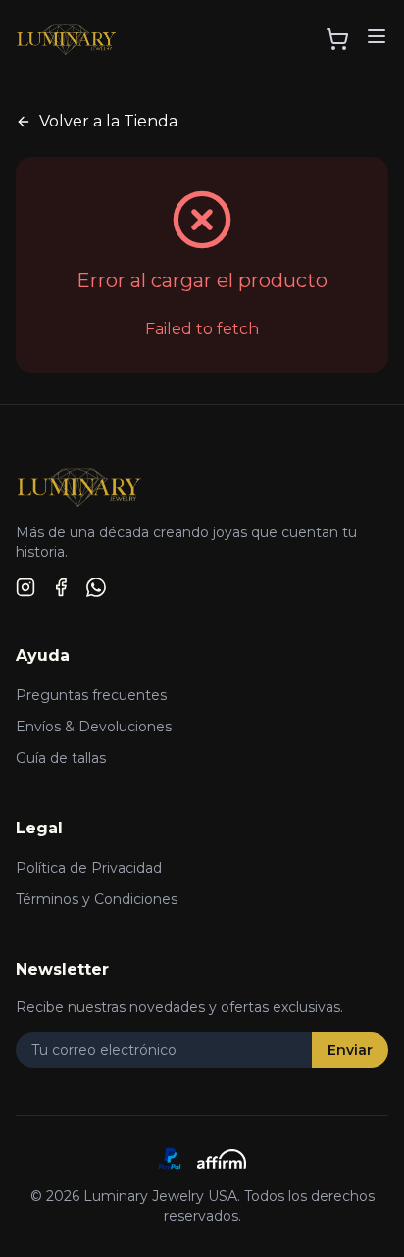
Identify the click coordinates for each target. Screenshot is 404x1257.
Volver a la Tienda (108, 121)
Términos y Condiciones (96, 899)
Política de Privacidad (89, 868)
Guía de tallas (61, 758)
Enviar (350, 1050)
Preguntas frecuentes (91, 695)
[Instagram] (25, 587)
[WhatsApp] (96, 587)
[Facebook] (61, 587)
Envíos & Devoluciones (94, 726)
